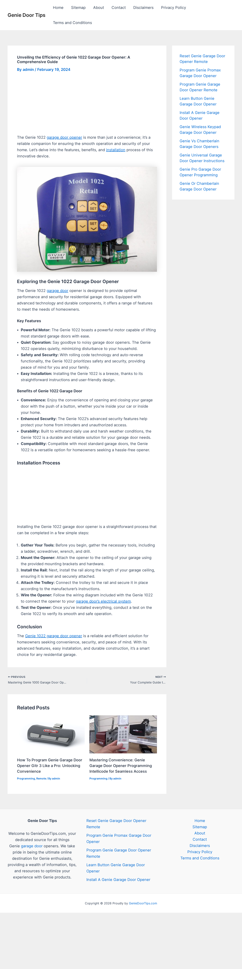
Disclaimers (143, 7)
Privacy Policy (173, 7)
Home (58, 7)
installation (115, 150)
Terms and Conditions (72, 22)
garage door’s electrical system (103, 601)
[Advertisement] (87, 106)
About (98, 7)
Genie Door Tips (26, 15)
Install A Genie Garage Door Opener (118, 879)
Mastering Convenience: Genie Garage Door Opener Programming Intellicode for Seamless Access (120, 766)
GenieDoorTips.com (143, 903)
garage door (57, 290)
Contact (119, 7)
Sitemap (78, 7)
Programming (26, 778)
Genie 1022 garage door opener (53, 636)
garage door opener (64, 137)
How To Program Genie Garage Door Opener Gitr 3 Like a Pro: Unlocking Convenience (49, 766)
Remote (41, 778)
